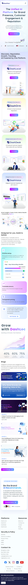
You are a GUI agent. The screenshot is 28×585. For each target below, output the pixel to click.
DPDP (2, 542)
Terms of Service (10, 570)
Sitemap (20, 570)
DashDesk (3, 525)
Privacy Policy (11, 580)
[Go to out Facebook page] (5, 562)
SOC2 (2, 544)
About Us (20, 521)
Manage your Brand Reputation (14, 102)
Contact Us (21, 523)
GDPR (2, 540)
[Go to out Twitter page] (9, 562)
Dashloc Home (9, 566)
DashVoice (4, 527)
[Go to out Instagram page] (13, 562)
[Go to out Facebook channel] (22, 562)
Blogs (19, 527)
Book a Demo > (14, 34)
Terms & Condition (6, 536)
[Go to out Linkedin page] (17, 562)
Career (20, 525)
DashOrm (3, 523)
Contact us (19, 566)
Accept (3, 582)
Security (3, 534)
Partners (20, 529)
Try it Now (14, 77)
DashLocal (4, 521)
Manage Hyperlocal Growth (14, 65)
